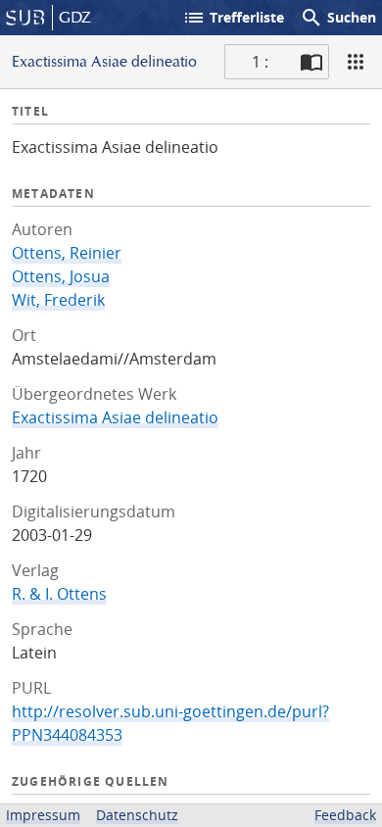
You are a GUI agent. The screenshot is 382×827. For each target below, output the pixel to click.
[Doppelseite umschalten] (311, 61)
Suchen (338, 17)
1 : (260, 62)
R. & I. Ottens (59, 594)
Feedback (345, 814)
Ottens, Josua (61, 276)
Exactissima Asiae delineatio (115, 417)
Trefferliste (233, 17)
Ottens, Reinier (66, 253)
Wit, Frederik (58, 300)
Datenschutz (137, 814)
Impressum (43, 814)
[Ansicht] (355, 61)
